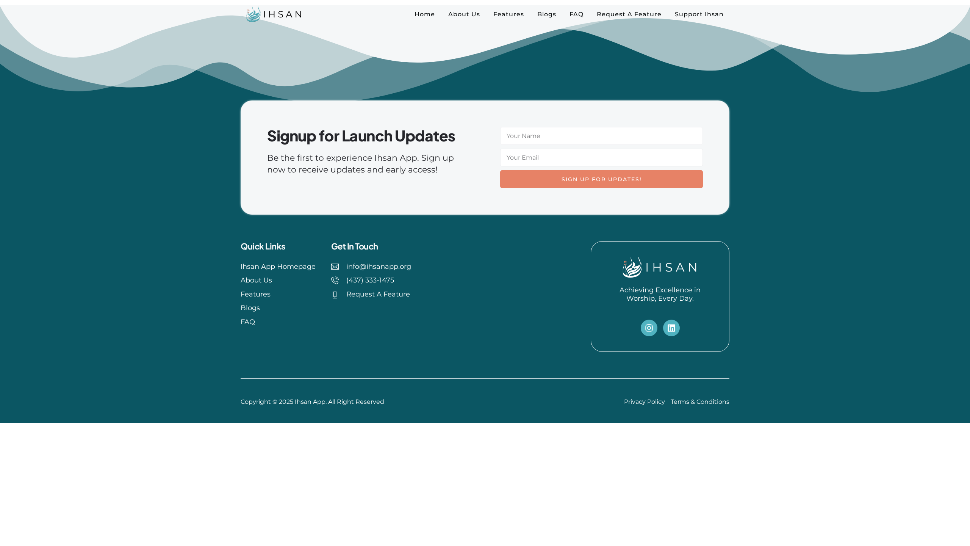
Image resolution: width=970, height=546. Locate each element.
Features (508, 14)
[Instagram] (649, 328)
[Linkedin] (671, 328)
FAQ (576, 14)
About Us (464, 14)
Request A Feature (629, 14)
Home (425, 14)
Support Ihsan (699, 14)
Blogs (546, 14)
